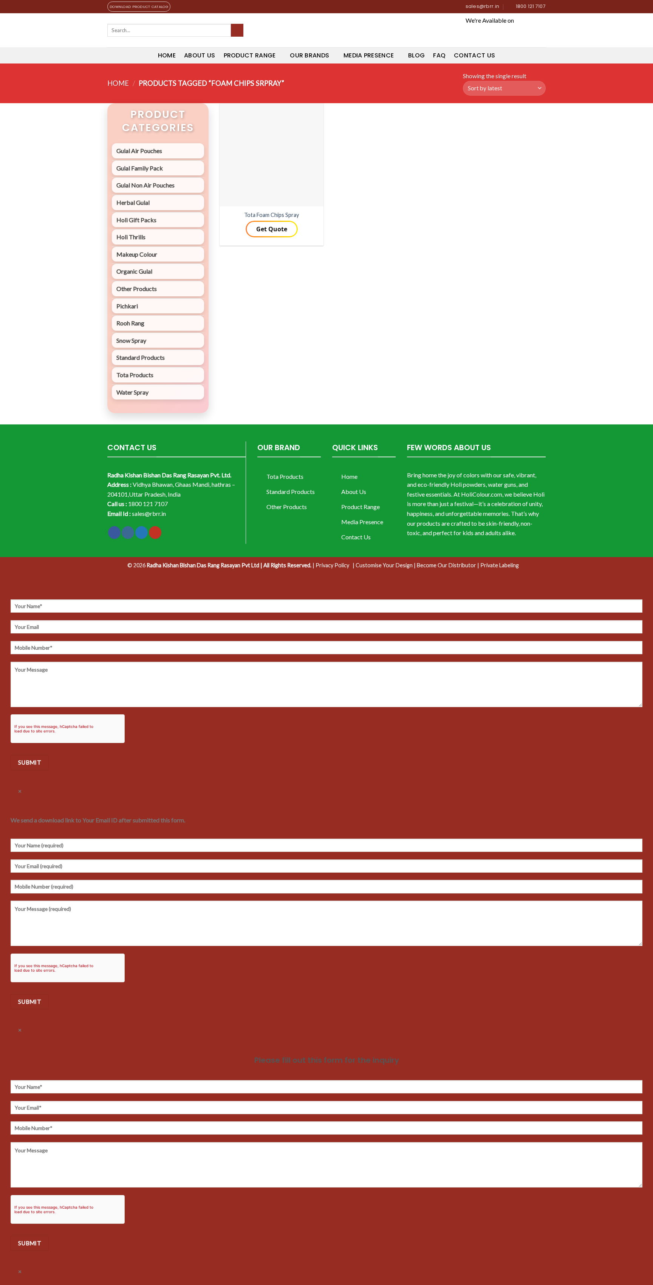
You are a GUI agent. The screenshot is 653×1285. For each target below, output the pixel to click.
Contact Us (474, 55)
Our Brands (309, 55)
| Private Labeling (498, 565)
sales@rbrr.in (149, 513)
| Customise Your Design (383, 565)
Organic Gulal (134, 271)
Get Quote (271, 229)
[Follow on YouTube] (155, 532)
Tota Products (134, 374)
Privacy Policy (332, 565)
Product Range (250, 55)
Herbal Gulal (133, 202)
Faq (439, 55)
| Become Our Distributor (445, 565)
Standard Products (140, 357)
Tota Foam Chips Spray (271, 215)
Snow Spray (131, 340)
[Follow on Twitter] (141, 532)
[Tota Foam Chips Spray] (271, 154)
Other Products (136, 288)
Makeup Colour (136, 254)
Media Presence (369, 55)
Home (167, 55)
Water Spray (132, 392)
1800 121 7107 (148, 503)
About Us (199, 55)
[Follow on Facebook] (114, 532)
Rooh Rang (130, 323)
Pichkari (127, 306)
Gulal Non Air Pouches (145, 185)
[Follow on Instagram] (128, 532)
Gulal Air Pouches (139, 150)
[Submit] (237, 30)
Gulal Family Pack (139, 168)
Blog (416, 55)
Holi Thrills (130, 236)
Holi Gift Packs (136, 219)
